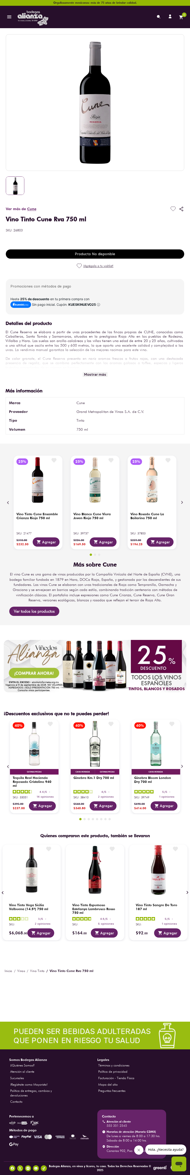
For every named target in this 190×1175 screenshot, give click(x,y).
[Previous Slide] (8, 502)
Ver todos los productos (34, 611)
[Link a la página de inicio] (8, 970)
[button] (91, 555)
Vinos (21, 971)
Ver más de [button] (21, 209)
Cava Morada (83, 772)
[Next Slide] (181, 502)
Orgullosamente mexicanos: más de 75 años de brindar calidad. (95, 2)
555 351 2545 (117, 1125)
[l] (170, 17)
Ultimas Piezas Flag (34, 772)
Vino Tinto (37, 971)
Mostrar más (95, 374)
